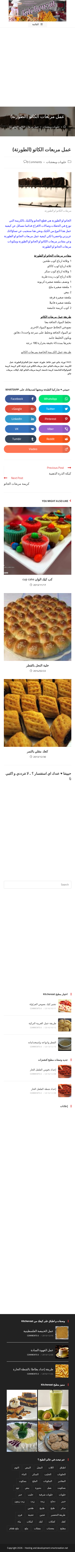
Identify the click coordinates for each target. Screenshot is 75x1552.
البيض (28, 1467)
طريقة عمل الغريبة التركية (42, 1023)
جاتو (58, 362)
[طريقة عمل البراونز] (22, 1405)
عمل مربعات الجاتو (56, 366)
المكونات (47, 1481)
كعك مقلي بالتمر (37, 751)
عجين (42, 1515)
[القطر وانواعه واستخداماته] (64, 1044)
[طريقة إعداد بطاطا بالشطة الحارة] (61, 1371)
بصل (49, 1488)
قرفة (23, 366)
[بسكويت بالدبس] (53, 1436)
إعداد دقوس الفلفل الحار (43, 1069)
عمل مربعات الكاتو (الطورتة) (24, 126)
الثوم (16, 1467)
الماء (24, 1474)
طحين (31, 1508)
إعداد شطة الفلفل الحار (43, 1089)
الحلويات (61, 1474)
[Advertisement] (37, 67)
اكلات (51, 1467)
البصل (39, 1467)
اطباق (63, 1467)
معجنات (50, 1528)
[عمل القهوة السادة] (61, 1351)
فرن (28, 366)
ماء (19, 1521)
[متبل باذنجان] (22, 1436)
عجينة (36, 362)
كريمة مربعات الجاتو (32, 370)
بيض (27, 1488)
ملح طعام (14, 1528)
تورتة (63, 362)
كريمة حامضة (47, 370)
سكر (63, 1508)
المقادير (62, 1481)
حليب (30, 1494)
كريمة (13, 366)
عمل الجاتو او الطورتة (23, 362)
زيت (33, 1501)
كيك (21, 370)
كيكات (16, 370)
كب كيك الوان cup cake (37, 579)
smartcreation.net (59, 1548)
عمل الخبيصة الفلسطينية (38, 1331)
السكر (35, 1474)
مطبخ (63, 1528)
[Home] (64, 126)
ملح (26, 1528)
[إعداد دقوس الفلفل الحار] (64, 1071)
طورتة (42, 362)
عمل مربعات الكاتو (39, 366)
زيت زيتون (20, 1501)
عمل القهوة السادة (42, 1350)
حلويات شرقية (46, 1494)
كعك (63, 1521)
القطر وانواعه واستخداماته (42, 1042)
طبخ (53, 1508)
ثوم (17, 1488)
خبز (20, 1494)
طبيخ (42, 1508)
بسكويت (62, 1488)
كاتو (18, 366)
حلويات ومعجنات (56, 162)
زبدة (43, 1501)
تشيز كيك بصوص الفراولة (42, 1004)
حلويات (62, 1494)
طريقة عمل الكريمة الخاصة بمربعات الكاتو (46, 352)
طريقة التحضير (58, 1515)
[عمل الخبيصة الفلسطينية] (61, 1332)
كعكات (52, 1521)
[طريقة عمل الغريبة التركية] (64, 1025)
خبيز (54, 362)
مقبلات (37, 1528)
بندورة (38, 1488)
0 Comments (34, 162)
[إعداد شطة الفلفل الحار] (64, 1090)
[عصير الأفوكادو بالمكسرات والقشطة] (53, 1405)
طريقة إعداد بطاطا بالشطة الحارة (33, 1369)
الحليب (47, 1474)
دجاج (53, 1501)
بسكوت (22, 1481)
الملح (34, 1481)
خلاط (48, 362)
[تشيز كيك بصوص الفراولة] (64, 1005)
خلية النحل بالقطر (37, 665)
